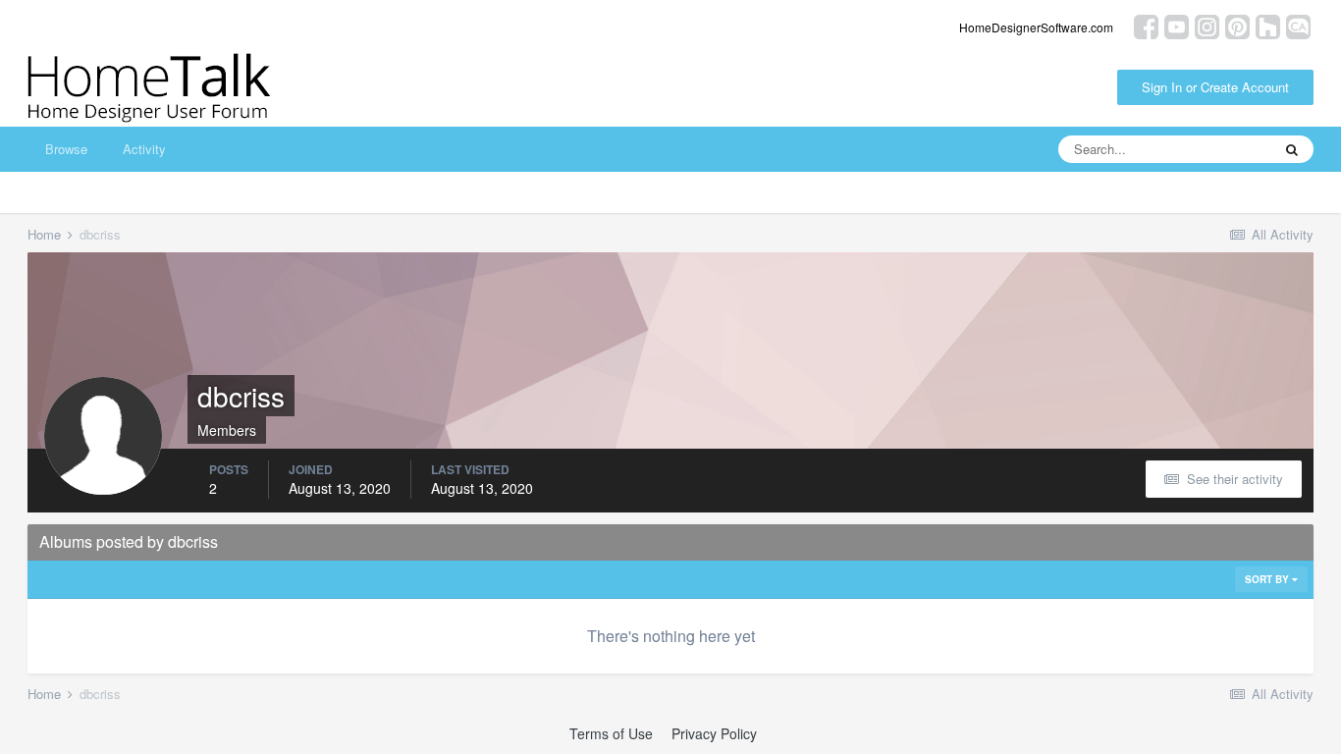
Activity (144, 148)
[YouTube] (1176, 25)
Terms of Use (611, 733)
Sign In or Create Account (1215, 87)
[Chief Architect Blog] (1298, 25)
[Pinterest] (1237, 25)
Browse (66, 148)
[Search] (1292, 149)
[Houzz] (1268, 25)
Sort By (1268, 579)
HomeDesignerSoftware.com (1036, 27)
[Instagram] (1207, 25)
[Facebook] (1146, 25)
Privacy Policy (714, 733)
